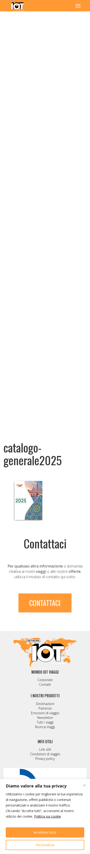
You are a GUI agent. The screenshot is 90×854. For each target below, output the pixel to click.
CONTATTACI (44, 603)
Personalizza (45, 845)
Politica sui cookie (47, 816)
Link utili (45, 749)
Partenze (45, 708)
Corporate (45, 680)
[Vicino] (84, 785)
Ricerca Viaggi (45, 727)
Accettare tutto (45, 832)
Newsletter (45, 717)
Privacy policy (45, 758)
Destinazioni (45, 703)
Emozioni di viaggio (45, 713)
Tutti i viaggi (45, 722)
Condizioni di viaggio (45, 754)
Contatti (45, 684)
